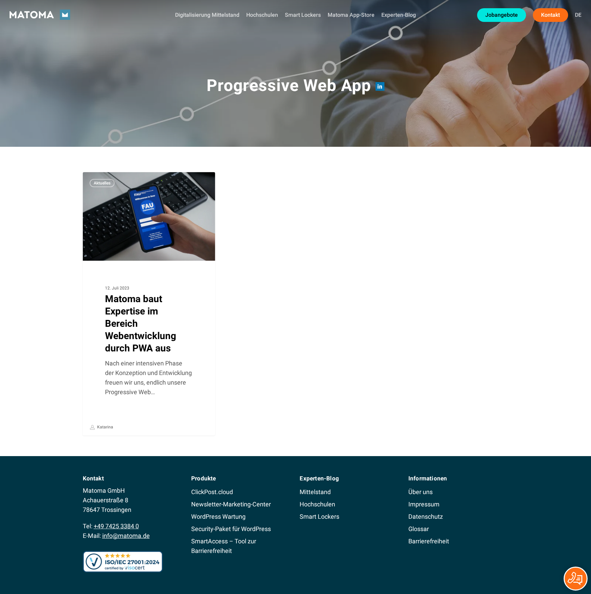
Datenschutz (425, 516)
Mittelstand (315, 491)
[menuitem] (578, 15)
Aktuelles (102, 183)
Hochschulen (317, 504)
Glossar (418, 528)
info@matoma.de (126, 535)
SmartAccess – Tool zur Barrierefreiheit (223, 546)
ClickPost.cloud (212, 491)
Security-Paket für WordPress (231, 528)
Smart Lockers (319, 516)
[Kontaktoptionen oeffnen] (576, 579)
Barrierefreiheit (428, 541)
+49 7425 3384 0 (116, 526)
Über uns (420, 491)
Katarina (104, 427)
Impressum (423, 504)
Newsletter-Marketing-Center (231, 504)
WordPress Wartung (218, 516)
